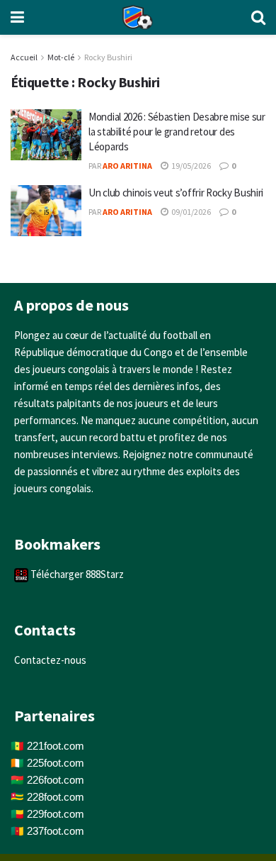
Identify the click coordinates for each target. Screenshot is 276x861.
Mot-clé (60, 57)
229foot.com (55, 814)
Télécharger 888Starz (76, 574)
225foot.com (55, 763)
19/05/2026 (190, 165)
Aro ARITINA (127, 165)
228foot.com (55, 797)
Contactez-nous (50, 660)
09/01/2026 (190, 211)
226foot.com (55, 780)
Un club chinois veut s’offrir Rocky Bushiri (175, 192)
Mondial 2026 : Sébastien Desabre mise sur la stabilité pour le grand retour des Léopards (176, 131)
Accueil (24, 57)
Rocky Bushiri (108, 57)
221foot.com (55, 746)
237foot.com (55, 831)
